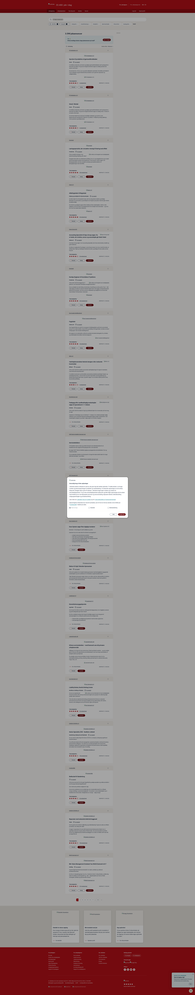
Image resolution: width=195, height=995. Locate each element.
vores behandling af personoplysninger (105, 499)
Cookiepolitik (73, 504)
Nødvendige (74, 507)
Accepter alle (121, 514)
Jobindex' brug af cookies (84, 499)
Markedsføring (113, 507)
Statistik (92, 507)
